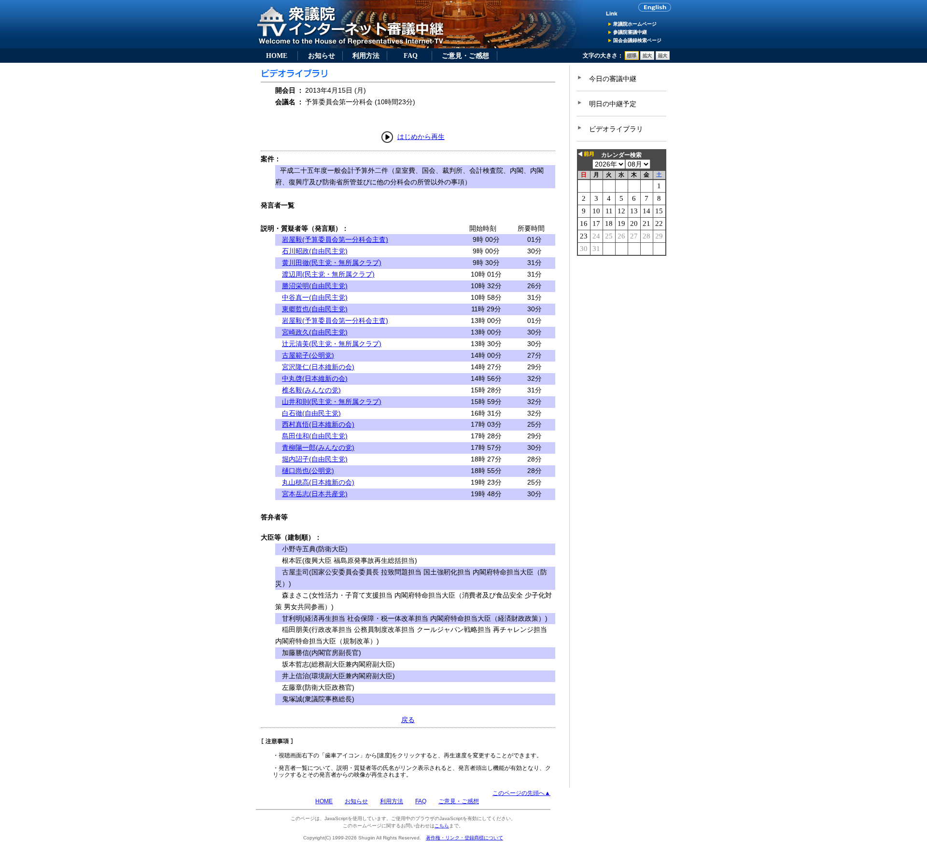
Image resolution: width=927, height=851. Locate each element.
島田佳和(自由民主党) (315, 436)
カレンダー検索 (621, 155)
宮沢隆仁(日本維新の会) (318, 367)
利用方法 (365, 55)
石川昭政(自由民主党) (315, 251)
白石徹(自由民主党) (311, 413)
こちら (442, 825)
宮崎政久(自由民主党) (315, 332)
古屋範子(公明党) (308, 355)
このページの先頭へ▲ (521, 793)
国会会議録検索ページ (637, 40)
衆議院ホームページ (635, 24)
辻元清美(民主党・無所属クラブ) (331, 344)
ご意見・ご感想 (465, 55)
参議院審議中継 (630, 32)
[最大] (663, 58)
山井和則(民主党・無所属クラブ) (331, 401)
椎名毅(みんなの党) (311, 390)
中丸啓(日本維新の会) (315, 378)
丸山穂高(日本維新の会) (318, 482)
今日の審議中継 (612, 79)
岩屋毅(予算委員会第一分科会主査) (335, 239)
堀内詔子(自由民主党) (315, 459)
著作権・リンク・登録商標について (464, 837)
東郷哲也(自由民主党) (315, 309)
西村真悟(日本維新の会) (318, 424)
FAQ (411, 55)
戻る (408, 720)
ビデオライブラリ (616, 129)
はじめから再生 (421, 136)
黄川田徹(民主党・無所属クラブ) (331, 262)
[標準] (632, 58)
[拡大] (647, 58)
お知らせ (321, 55)
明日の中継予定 (612, 104)
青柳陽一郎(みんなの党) (318, 447)
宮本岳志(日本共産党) (315, 494)
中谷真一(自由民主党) (315, 297)
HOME (276, 55)
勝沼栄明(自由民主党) (315, 286)
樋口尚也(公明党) (308, 470)
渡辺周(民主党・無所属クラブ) (328, 274)
